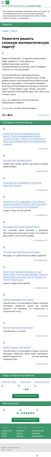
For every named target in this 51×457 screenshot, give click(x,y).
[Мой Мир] (9, 115)
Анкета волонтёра (38, 430)
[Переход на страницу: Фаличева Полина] (9, 386)
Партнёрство (36, 433)
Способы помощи (38, 436)
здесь (6, 108)
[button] (23, 389)
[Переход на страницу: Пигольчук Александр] (41, 386)
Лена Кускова (25, 382)
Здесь (4, 100)
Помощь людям (7, 430)
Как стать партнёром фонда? (25, 420)
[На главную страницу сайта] (7, 2)
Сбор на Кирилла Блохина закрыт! (18, 327)
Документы (20, 430)
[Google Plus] (11, 115)
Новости (7, 24)
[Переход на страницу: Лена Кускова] (25, 386)
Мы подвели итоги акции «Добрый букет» (21, 227)
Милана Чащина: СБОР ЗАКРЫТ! (17, 347)
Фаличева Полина (9, 382)
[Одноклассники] (6, 115)
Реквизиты (20, 436)
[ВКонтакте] (3, 115)
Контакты (19, 433)
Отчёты (4, 436)
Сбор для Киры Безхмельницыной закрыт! (21, 252)
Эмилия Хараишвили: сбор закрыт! (18, 299)
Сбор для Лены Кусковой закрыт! (17, 160)
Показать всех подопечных (25, 396)
